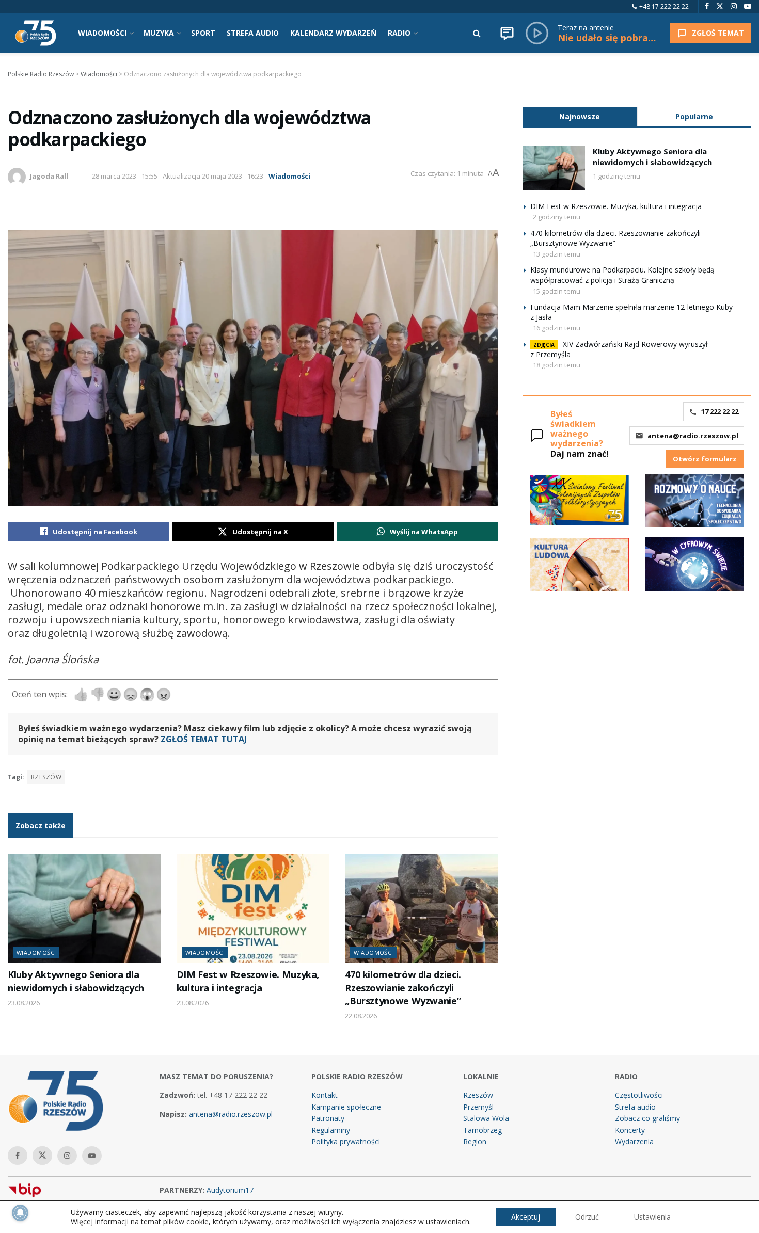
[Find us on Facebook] (707, 6)
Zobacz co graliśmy (647, 1118)
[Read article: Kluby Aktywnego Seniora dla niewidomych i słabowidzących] (84, 908)
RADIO (399, 33)
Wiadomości (289, 176)
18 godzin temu (556, 365)
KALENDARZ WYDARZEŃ (333, 33)
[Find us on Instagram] (734, 6)
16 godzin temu (556, 327)
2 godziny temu (556, 216)
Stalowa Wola (486, 1118)
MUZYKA (159, 33)
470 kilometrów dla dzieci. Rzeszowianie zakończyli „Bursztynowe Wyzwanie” (403, 987)
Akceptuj (525, 1217)
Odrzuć (587, 1217)
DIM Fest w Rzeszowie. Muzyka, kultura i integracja (248, 981)
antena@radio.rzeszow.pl (692, 435)
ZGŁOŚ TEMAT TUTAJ (204, 739)
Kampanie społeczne (346, 1107)
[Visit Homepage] (36, 33)
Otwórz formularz (705, 458)
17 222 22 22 (719, 411)
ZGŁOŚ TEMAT (718, 33)
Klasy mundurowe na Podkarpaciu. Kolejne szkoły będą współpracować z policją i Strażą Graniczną (622, 275)
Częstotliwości (639, 1095)
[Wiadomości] (507, 33)
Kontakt (324, 1095)
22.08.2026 (361, 1015)
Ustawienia (652, 1217)
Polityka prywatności (345, 1141)
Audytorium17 (230, 1190)
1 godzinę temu (616, 176)
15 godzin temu (556, 291)
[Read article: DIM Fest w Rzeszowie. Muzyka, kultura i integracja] (253, 908)
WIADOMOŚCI (102, 33)
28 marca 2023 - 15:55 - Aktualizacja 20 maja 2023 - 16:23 (177, 176)
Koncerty (630, 1130)
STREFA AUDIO (253, 33)
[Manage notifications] (20, 1213)
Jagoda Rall (49, 176)
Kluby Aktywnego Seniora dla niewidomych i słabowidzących (76, 981)
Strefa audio (635, 1107)
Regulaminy (330, 1130)
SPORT (203, 33)
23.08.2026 (24, 1002)
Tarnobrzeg (482, 1130)
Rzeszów (46, 777)
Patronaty (327, 1118)
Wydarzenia (634, 1141)
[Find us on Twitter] (719, 6)
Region (474, 1141)
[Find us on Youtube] (747, 6)
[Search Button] (477, 33)
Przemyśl (478, 1107)
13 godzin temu (556, 254)
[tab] (580, 116)
